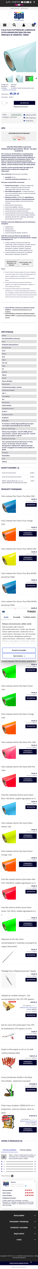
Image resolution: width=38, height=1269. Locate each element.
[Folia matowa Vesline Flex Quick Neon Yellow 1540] (10, 836)
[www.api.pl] (25, 2)
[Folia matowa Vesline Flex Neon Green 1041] (10, 698)
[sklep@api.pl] (22, 2)
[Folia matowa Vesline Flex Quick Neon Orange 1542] (10, 864)
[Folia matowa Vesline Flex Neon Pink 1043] (10, 751)
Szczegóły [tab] (16, 617)
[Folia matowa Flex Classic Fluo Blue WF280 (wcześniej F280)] (10, 586)
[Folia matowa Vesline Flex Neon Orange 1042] (10, 727)
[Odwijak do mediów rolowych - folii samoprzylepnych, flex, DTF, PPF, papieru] (10, 1006)
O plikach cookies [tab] (29, 617)
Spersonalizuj (18, 656)
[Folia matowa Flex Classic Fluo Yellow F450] (10, 558)
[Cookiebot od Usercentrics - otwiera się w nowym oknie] (27, 612)
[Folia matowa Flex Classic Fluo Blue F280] (10, 505)
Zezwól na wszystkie (19, 650)
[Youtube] (27, 2)
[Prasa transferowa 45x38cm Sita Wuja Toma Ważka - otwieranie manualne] (10, 1090)
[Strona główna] (19, 16)
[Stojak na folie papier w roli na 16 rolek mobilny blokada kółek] (10, 1062)
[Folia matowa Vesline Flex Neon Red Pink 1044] (10, 779)
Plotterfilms (13, 117)
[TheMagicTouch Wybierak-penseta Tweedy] (10, 980)
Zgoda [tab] (6, 617)
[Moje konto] (24, 25)
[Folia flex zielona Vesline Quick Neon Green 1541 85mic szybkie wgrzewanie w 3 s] (10, 924)
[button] (5, 25)
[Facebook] (30, 2)
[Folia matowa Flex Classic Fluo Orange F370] (10, 533)
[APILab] (19, 4)
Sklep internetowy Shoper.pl (19, 1267)
